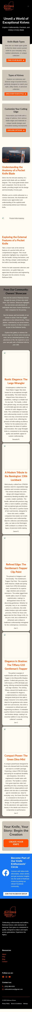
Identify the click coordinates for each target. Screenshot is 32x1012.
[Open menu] (28, 6)
